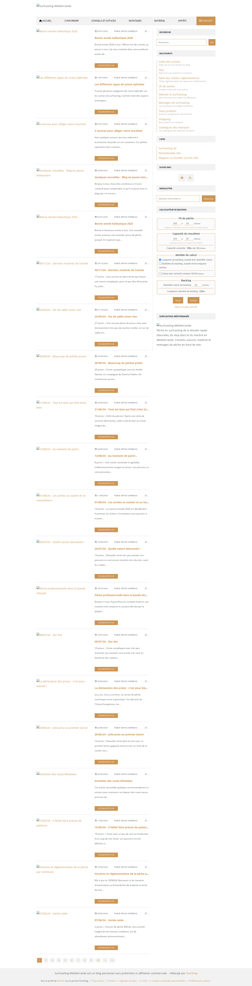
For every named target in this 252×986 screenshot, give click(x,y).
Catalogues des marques (174, 127)
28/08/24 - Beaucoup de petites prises (118, 363)
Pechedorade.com (170, 153)
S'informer (72, 20)
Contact (207, 20)
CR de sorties (167, 86)
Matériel (159, 20)
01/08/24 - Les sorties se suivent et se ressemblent (127, 502)
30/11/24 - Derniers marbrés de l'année (119, 270)
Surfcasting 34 (167, 148)
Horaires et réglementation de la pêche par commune (129, 873)
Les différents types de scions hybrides (119, 84)
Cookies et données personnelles (169, 980)
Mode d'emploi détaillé (186, 306)
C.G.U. (144, 980)
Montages (135, 20)
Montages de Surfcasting (174, 102)
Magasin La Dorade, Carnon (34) (178, 158)
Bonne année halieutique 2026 (114, 38)
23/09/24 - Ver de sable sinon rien (116, 316)
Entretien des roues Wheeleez (113, 781)
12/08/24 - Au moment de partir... (116, 456)
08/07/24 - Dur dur (106, 641)
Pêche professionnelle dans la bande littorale (123, 595)
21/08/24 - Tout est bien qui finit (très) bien (122, 409)
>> (112, 960)
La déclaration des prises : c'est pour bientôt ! (124, 688)
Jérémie (61, 980)
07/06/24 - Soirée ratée (109, 920)
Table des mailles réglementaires (179, 78)
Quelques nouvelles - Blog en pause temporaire (125, 177)
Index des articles (169, 61)
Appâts (182, 20)
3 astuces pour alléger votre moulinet (118, 130)
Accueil (47, 20)
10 (98, 960)
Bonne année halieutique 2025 (114, 223)
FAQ (161, 70)
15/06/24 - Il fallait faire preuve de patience (122, 827)
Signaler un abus (128, 980)
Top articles (98, 980)
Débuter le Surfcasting (173, 94)
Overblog (191, 973)
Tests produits (167, 111)
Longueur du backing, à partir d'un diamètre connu (186, 260)
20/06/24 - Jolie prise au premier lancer (119, 734)
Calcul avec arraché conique (182, 273)
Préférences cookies (199, 980)
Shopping (164, 119)
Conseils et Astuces (103, 20)
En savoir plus (106, 65)
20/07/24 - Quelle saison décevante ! (117, 548)
